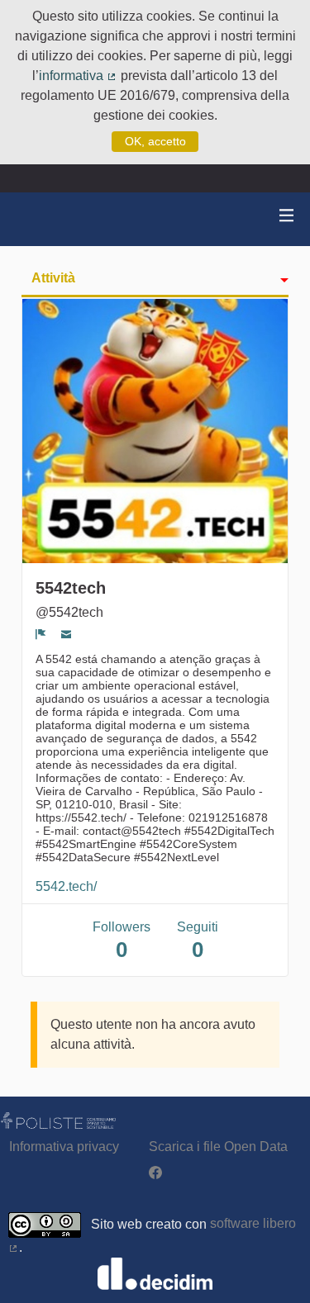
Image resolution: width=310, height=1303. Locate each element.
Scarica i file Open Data (218, 1147)
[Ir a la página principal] (33, 219)
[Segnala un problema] (41, 634)
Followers (121, 941)
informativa (78, 76)
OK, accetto (155, 141)
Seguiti (197, 941)
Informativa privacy (64, 1147)
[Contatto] (66, 634)
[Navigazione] (286, 216)
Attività (53, 278)
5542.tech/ (66, 886)
